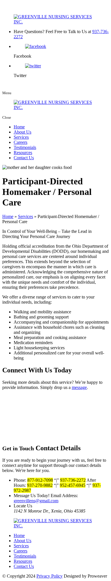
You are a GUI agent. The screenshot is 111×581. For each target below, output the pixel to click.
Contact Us (24, 157)
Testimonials (25, 147)
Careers (20, 142)
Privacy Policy (49, 576)
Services (21, 137)
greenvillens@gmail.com (36, 500)
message (79, 387)
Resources (23, 152)
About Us (22, 132)
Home (19, 126)
